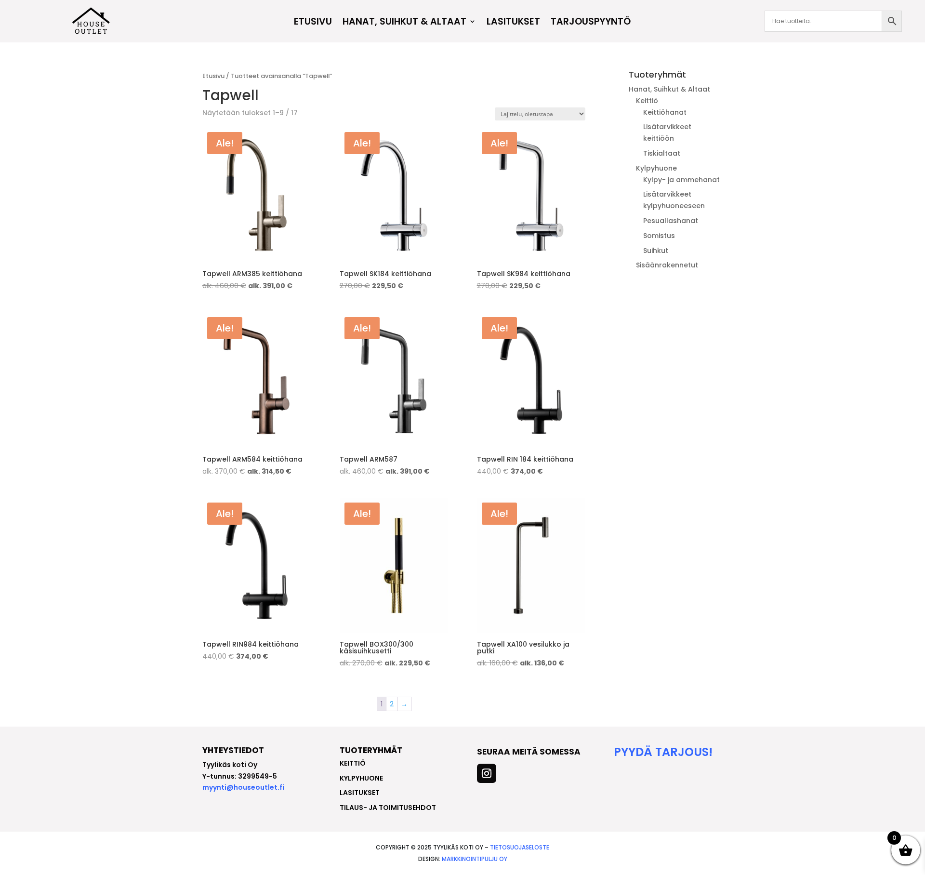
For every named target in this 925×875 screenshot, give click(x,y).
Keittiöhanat (665, 112)
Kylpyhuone (656, 168)
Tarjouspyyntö (591, 22)
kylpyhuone (361, 778)
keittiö (353, 763)
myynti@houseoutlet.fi (243, 787)
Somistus (659, 235)
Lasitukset (513, 22)
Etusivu (313, 22)
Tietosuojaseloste (519, 847)
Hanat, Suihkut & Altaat (404, 22)
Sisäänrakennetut (667, 265)
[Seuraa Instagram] (486, 773)
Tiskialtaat (661, 153)
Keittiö (647, 101)
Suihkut (655, 250)
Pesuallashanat (670, 220)
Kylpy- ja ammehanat (681, 180)
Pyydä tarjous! (663, 752)
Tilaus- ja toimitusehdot (388, 807)
